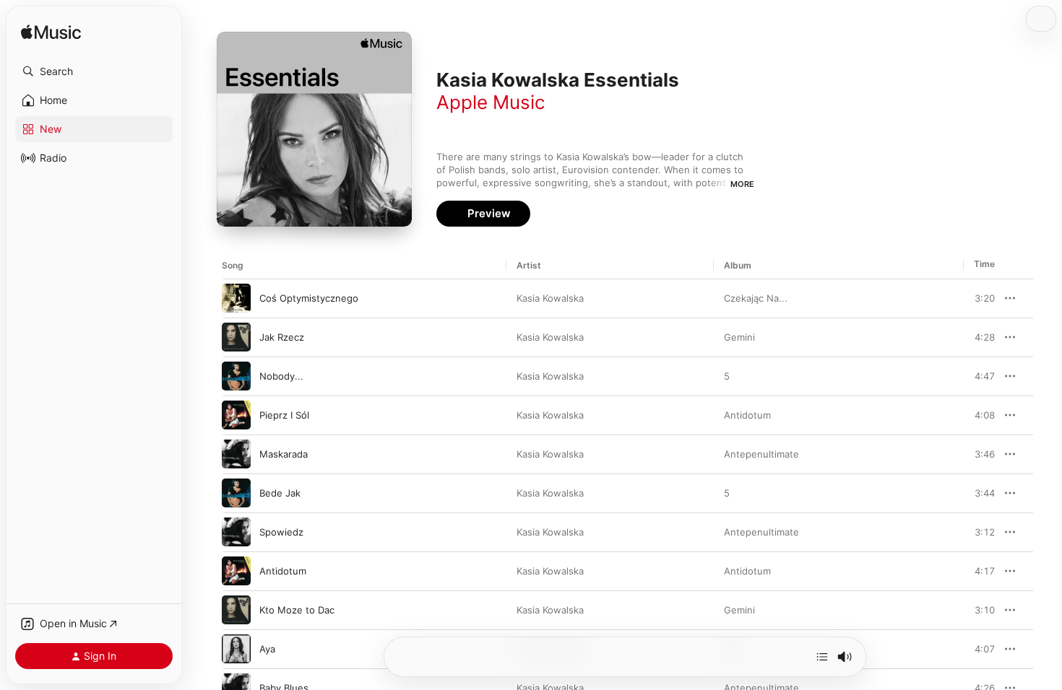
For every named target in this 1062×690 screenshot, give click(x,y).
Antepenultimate (761, 454)
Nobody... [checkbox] (281, 376)
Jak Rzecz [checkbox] (281, 337)
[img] (51, 33)
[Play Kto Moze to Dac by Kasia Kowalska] (236, 609)
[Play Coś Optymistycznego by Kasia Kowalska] (236, 298)
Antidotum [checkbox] (282, 571)
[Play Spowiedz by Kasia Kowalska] (236, 532)
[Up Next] (822, 657)
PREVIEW (979, 298)
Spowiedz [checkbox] (281, 532)
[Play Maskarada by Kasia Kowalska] (236, 454)
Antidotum (747, 415)
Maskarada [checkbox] (283, 454)
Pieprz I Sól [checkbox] (284, 415)
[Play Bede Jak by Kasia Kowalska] (236, 493)
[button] (94, 71)
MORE (742, 184)
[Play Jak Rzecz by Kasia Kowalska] (236, 337)
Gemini (739, 337)
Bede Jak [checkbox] (280, 493)
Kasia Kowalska (550, 298)
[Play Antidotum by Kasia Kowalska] (236, 570)
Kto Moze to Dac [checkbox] (296, 610)
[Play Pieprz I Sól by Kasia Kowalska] (236, 415)
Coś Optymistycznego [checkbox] (308, 298)
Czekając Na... (755, 298)
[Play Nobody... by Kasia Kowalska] (236, 376)
